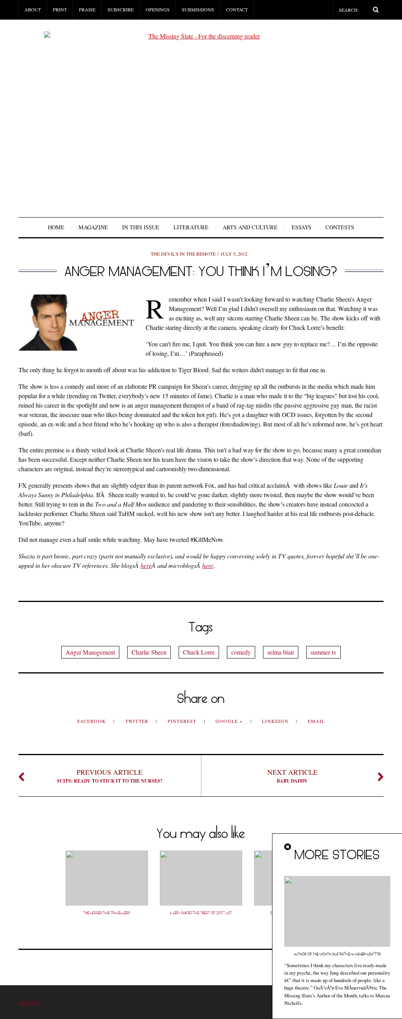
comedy (241, 652)
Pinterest (183, 721)
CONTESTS (339, 227)
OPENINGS (158, 9)
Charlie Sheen (149, 652)
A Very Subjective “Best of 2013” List (201, 913)
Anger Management (90, 652)
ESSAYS (301, 227)
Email (316, 721)
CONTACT (237, 9)
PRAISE (87, 9)
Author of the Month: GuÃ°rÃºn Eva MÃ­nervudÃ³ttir (337, 954)
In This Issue (140, 227)
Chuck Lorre (199, 652)
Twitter (137, 721)
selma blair (280, 652)
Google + (230, 721)
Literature (191, 227)
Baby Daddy (292, 775)
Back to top (29, 1002)
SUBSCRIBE (120, 9)
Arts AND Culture (250, 227)
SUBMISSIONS (198, 9)
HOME (56, 227)
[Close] (288, 847)
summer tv (323, 652)
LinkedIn (276, 721)
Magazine (93, 227)
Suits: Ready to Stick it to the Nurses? (110, 775)
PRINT (60, 9)
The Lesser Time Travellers (107, 913)
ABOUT (32, 9)
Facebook (92, 721)
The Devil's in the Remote (183, 254)
